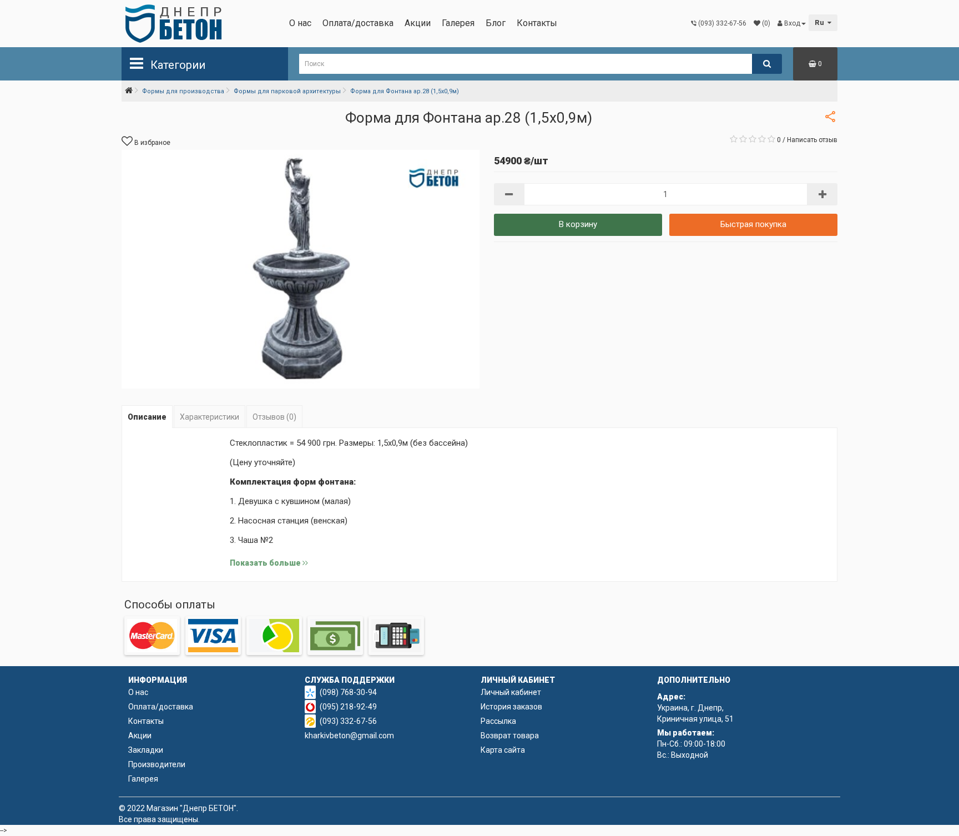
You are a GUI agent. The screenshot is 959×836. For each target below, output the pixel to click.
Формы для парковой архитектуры (287, 91)
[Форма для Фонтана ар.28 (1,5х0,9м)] (301, 269)
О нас (300, 23)
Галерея (458, 23)
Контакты (537, 23)
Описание (147, 416)
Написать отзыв (812, 140)
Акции (418, 23)
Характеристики (209, 416)
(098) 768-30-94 (348, 692)
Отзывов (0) (274, 416)
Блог (496, 23)
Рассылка (498, 721)
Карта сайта (503, 750)
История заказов (511, 706)
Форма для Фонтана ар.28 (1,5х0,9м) (404, 91)
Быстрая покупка (753, 224)
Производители (156, 764)
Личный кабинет (511, 692)
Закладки (145, 750)
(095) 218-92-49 (348, 706)
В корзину (578, 224)
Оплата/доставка (357, 23)
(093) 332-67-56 (348, 721)
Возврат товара (510, 735)
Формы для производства (183, 91)
